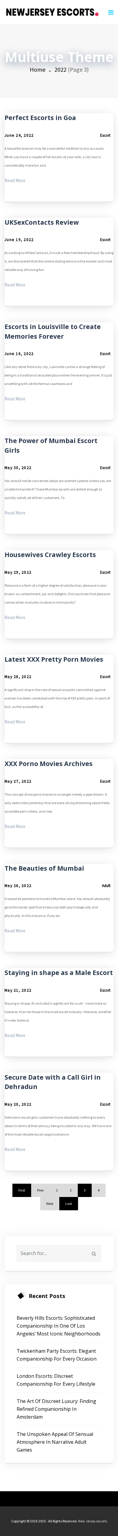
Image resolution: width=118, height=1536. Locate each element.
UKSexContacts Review (42, 222)
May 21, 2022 (18, 990)
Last (68, 1203)
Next (49, 1203)
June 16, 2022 (19, 353)
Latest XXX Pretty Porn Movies (54, 659)
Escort (105, 135)
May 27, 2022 (18, 781)
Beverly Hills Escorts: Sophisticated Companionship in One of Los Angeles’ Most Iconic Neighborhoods (58, 1326)
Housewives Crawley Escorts (50, 554)
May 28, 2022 (18, 676)
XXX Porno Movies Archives (49, 763)
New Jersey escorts (92, 1521)
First (21, 1190)
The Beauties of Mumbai (44, 868)
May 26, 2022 (18, 885)
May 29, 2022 (18, 572)
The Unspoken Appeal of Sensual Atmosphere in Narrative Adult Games (55, 1442)
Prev (40, 1190)
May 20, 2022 (18, 1104)
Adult (106, 885)
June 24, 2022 (19, 135)
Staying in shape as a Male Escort (59, 972)
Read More (15, 180)
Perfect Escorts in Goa (40, 117)
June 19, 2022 (19, 239)
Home (37, 69)
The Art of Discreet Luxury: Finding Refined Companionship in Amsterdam (56, 1409)
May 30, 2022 (18, 467)
